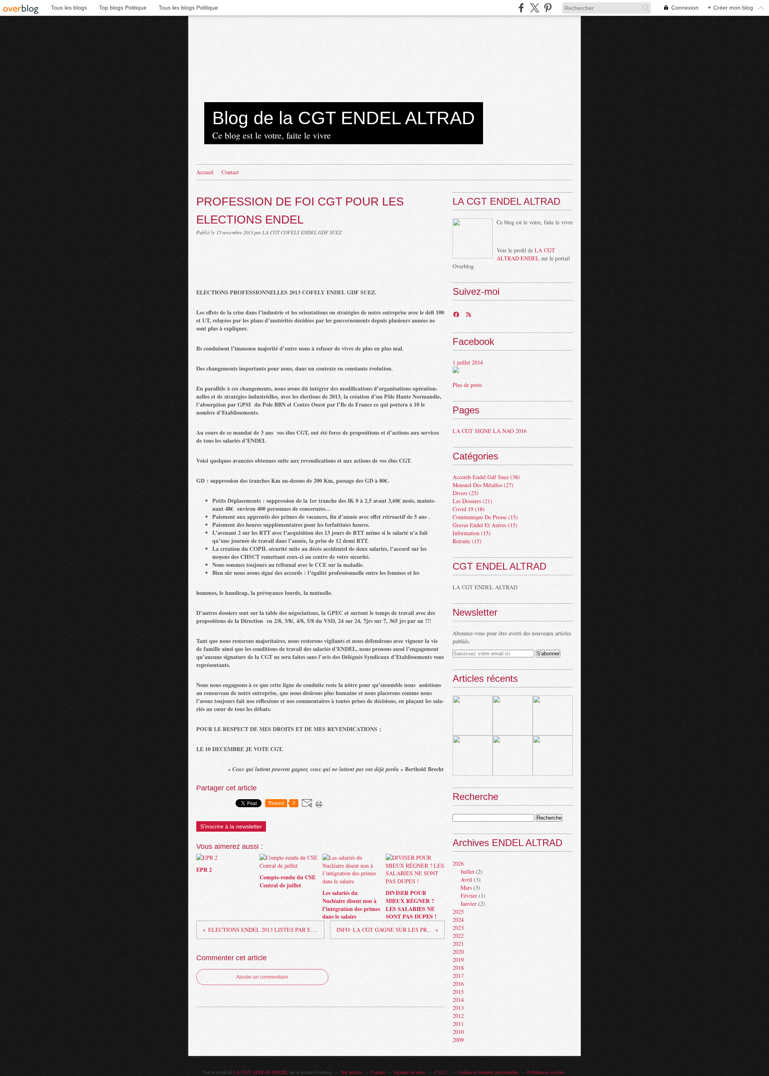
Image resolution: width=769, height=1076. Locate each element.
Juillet (467, 871)
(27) (483, 485)
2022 (458, 935)
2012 (458, 1016)
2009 (458, 1040)
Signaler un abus (409, 1072)
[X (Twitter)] (534, 7)
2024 (458, 919)
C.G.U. (442, 1072)
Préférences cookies (546, 1072)
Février (469, 895)
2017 (458, 975)
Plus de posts (467, 385)
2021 (458, 943)
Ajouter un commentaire (262, 977)
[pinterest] (548, 7)
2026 (458, 863)
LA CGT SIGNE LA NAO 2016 (490, 431)
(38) (486, 477)
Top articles (351, 1072)
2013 (458, 1008)
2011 (458, 1024)
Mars (466, 887)
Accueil (204, 172)
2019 (458, 959)
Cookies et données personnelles (488, 1072)
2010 (458, 1032)
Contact (230, 172)
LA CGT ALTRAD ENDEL (526, 254)
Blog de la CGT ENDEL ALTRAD (343, 118)
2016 (458, 983)
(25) (466, 493)
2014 (458, 999)
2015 (458, 991)
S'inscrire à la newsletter (231, 826)
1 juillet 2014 (468, 362)
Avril (466, 879)
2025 (458, 911)
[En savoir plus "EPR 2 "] (473, 715)
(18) (469, 509)
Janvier (469, 903)
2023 (458, 927)
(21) (472, 501)
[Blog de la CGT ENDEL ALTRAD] (473, 238)
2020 (458, 951)
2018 (458, 967)
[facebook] (521, 7)
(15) (485, 517)
